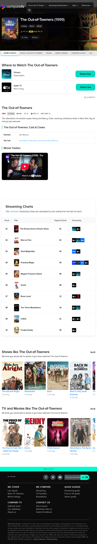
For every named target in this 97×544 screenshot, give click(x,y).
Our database (14, 509)
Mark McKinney (52, 141)
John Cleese (42, 141)
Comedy (23, 26)
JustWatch (90, 97)
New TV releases (16, 493)
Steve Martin (23, 141)
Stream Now (85, 74)
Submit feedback (44, 512)
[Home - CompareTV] (13, 7)
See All (92, 352)
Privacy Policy (52, 539)
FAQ (90, 53)
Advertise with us (44, 509)
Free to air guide (72, 493)
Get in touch (41, 506)
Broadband (41, 496)
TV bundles (41, 493)
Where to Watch (10, 53)
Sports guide (70, 496)
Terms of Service (39, 539)
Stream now (85, 87)
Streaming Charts (78, 53)
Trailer (26, 37)
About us (12, 512)
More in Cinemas (61, 53)
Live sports (13, 490)
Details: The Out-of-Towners (31, 53)
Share (36, 37)
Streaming (41, 490)
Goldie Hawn (32, 141)
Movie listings (14, 496)
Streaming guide (72, 490)
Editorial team (14, 506)
